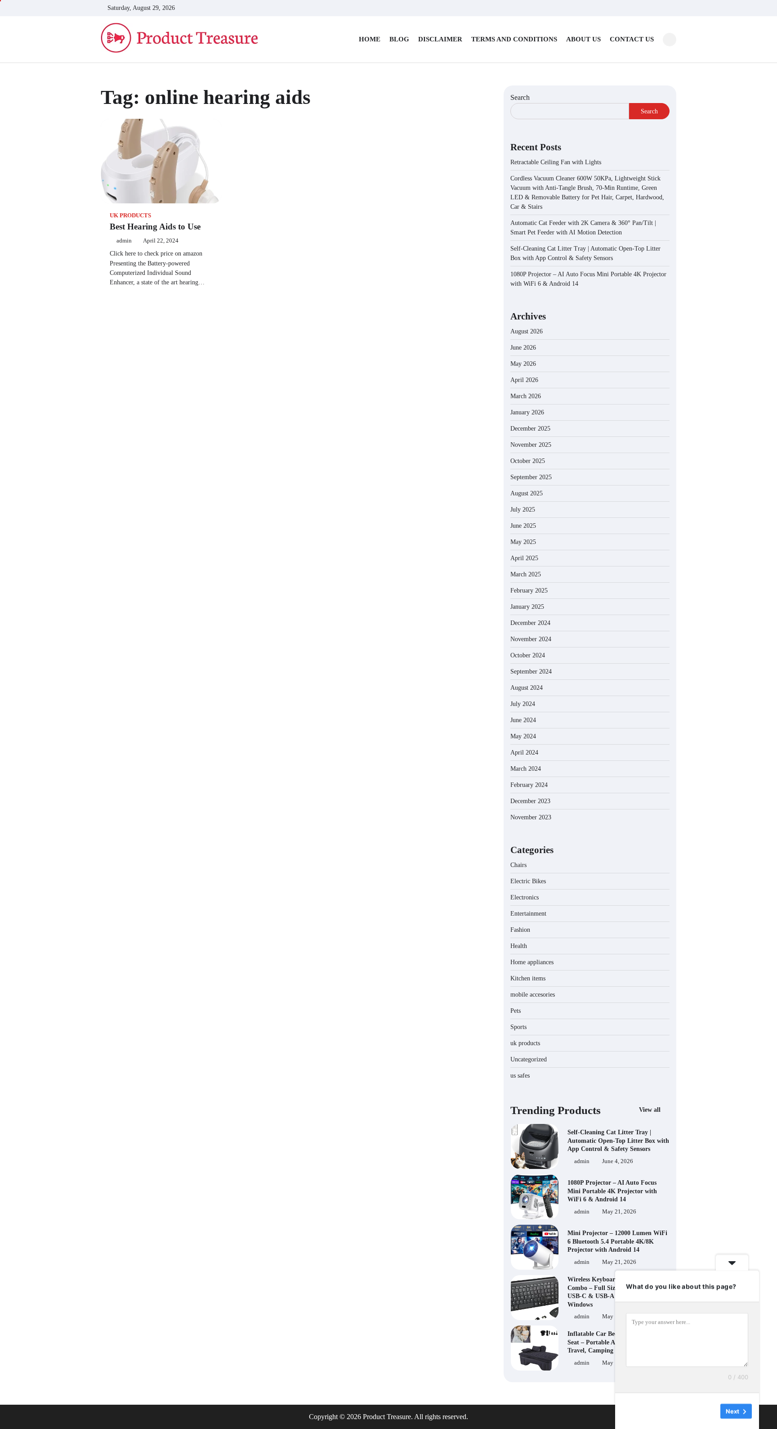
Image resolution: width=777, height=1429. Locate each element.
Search (520, 97)
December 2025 (530, 428)
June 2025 (523, 525)
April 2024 (524, 752)
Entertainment (528, 913)
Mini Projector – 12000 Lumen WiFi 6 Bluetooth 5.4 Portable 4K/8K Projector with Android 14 (617, 1241)
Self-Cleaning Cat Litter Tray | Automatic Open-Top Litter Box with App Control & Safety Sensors (618, 1140)
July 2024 (522, 704)
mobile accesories (532, 994)
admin (124, 241)
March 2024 (525, 768)
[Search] (669, 39)
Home (369, 39)
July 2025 (522, 509)
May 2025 (523, 542)
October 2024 (527, 655)
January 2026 (527, 412)
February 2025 (529, 590)
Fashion (520, 929)
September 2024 (531, 671)
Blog (399, 39)
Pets (515, 1010)
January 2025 (527, 606)
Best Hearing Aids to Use (155, 226)
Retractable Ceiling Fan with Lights (555, 162)
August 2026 (526, 331)
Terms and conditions (514, 39)
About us (583, 39)
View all (650, 1109)
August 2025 (526, 493)
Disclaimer (440, 39)
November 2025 (530, 444)
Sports (518, 1027)
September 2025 (531, 477)
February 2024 (529, 785)
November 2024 (530, 639)
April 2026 (524, 380)
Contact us (632, 39)
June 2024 (523, 720)
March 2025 (525, 574)
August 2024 (526, 687)
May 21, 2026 (619, 1212)
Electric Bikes (528, 881)
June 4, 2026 (617, 1161)
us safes (520, 1075)
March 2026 (525, 396)
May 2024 (523, 736)
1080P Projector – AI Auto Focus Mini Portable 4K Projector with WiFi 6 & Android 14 (612, 1191)
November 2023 (530, 817)
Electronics (524, 897)
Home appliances (532, 962)
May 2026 (523, 363)
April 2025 (524, 558)
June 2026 (523, 347)
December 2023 (530, 801)
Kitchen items (527, 978)
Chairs (518, 865)
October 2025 (527, 461)
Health (518, 946)
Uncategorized (528, 1059)
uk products (130, 215)
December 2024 (530, 623)
